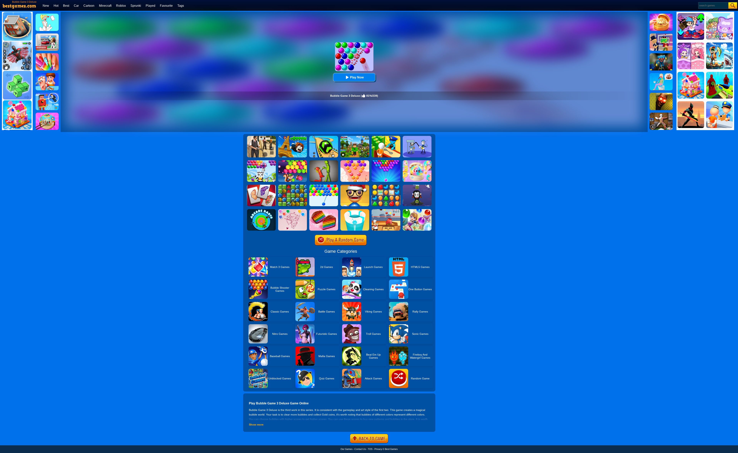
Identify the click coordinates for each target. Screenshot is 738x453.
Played (150, 5)
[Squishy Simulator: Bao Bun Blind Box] (417, 161)
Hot (56, 5)
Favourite (166, 5)
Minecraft (105, 5)
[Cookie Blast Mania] (385, 186)
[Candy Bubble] (354, 161)
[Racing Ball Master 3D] (323, 137)
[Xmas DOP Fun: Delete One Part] (47, 15)
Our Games (346, 449)
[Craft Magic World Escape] (354, 137)
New (46, 5)
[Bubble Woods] (292, 161)
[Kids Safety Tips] (47, 74)
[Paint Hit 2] (354, 210)
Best (66, 5)
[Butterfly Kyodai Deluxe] (261, 186)
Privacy (378, 449)
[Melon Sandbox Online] (323, 161)
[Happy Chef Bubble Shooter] (385, 210)
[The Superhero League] (47, 94)
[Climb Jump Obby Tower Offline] (292, 137)
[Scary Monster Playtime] (661, 54)
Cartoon (88, 5)
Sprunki (135, 5)
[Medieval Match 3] (292, 186)
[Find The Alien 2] (661, 34)
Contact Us (360, 449)
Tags (180, 5)
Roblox (121, 5)
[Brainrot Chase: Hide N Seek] (661, 94)
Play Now (357, 77)
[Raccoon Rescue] (261, 161)
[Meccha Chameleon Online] (661, 114)
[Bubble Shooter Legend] (385, 161)
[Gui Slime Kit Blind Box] (661, 15)
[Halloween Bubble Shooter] (417, 186)
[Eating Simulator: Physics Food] (661, 74)
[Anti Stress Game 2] (354, 186)
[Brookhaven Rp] (47, 34)
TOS (370, 449)
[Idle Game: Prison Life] (385, 137)
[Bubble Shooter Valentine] (292, 210)
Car (76, 5)
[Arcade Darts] (261, 210)
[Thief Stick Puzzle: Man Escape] (417, 137)
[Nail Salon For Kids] (47, 54)
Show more (256, 424)
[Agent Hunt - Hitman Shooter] (261, 137)
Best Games (391, 449)
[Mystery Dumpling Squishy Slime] (47, 114)
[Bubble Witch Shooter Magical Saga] (417, 210)
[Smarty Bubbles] (323, 186)
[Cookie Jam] (323, 210)
